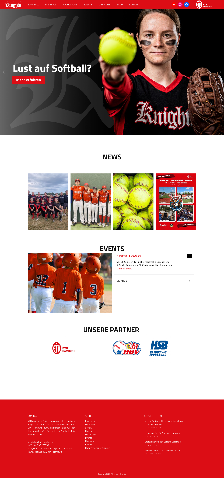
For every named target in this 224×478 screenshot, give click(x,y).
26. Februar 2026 (154, 454)
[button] (4, 72)
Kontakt (89, 444)
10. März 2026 (152, 445)
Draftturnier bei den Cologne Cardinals (163, 441)
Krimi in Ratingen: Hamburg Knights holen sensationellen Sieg (164, 422)
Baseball (89, 431)
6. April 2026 (152, 437)
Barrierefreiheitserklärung (97, 448)
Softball (89, 427)
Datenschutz (91, 424)
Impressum (90, 421)
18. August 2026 (153, 428)
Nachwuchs (91, 434)
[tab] (154, 256)
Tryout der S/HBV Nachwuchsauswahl (163, 433)
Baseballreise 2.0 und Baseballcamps (162, 450)
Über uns (89, 441)
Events (88, 438)
